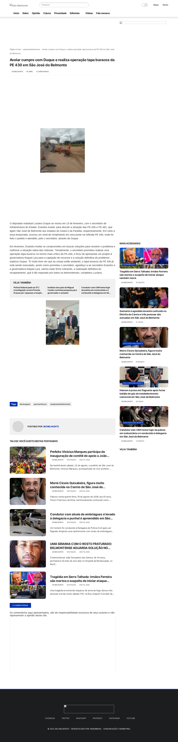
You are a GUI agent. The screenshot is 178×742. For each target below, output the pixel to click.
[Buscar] (86, 5)
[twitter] (158, 13)
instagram (114, 718)
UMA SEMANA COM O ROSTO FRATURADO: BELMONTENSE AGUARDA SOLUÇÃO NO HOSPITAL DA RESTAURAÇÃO (81, 546)
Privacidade (60, 13)
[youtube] (167, 13)
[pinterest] (162, 13)
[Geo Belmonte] (19, 5)
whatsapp (81, 718)
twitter (65, 718)
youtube (130, 718)
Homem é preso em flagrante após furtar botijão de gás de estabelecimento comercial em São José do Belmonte (142, 393)
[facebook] (153, 13)
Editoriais (75, 13)
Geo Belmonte (62, 729)
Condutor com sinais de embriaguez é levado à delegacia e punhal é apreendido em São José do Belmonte (82, 516)
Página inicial (15, 49)
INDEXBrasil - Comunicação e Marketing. (110, 729)
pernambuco (40, 404)
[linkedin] (34, 411)
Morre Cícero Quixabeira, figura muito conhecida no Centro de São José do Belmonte (77, 485)
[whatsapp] (144, 13)
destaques (25, 404)
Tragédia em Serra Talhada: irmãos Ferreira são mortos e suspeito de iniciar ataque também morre (81, 579)
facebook (50, 718)
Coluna (47, 13)
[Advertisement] (62, 100)
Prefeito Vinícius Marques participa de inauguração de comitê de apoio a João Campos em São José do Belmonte (78, 454)
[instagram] (149, 13)
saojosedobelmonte (31, 49)
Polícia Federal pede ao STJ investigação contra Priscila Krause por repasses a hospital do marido (28, 290)
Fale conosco (103, 13)
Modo (165, 5)
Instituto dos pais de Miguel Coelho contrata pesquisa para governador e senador (62, 290)
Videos (89, 13)
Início (16, 13)
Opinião (36, 13)
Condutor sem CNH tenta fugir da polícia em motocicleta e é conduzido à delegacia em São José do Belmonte (95, 290)
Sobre (25, 13)
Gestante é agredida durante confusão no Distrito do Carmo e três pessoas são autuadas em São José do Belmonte (143, 314)
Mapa (156, 5)
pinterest (97, 718)
